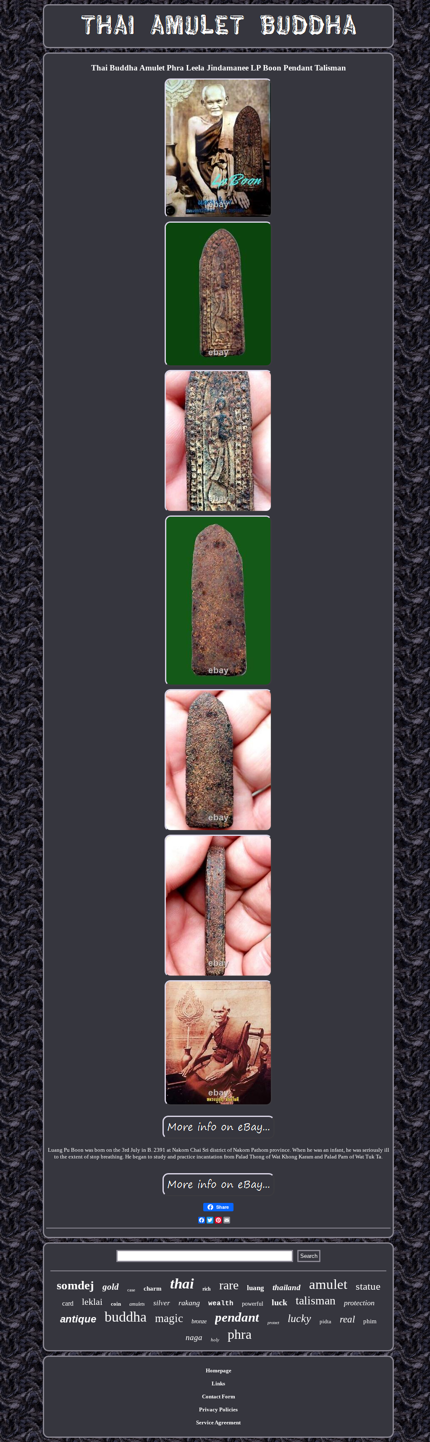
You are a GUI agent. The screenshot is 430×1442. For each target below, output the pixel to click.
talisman (316, 1300)
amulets (137, 1304)
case (131, 1289)
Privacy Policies (218, 1409)
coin (116, 1304)
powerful (252, 1304)
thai (182, 1283)
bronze (199, 1321)
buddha (126, 1317)
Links (218, 1383)
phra (240, 1334)
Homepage (218, 1370)
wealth (220, 1303)
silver (161, 1303)
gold (110, 1287)
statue (368, 1286)
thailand (287, 1287)
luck (279, 1302)
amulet (328, 1284)
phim (370, 1321)
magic (169, 1318)
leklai (92, 1301)
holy (215, 1339)
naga (194, 1337)
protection (359, 1303)
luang (255, 1288)
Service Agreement (218, 1422)
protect (273, 1322)
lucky (299, 1318)
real (347, 1319)
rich (206, 1289)
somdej (75, 1285)
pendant (237, 1317)
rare (229, 1285)
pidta (325, 1321)
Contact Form (218, 1396)
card (67, 1303)
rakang (189, 1303)
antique (78, 1319)
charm (153, 1288)
